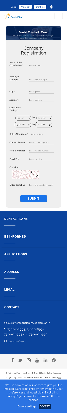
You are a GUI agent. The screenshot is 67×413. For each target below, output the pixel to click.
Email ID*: (14, 159)
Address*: (13, 100)
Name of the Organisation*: (16, 64)
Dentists (40, 7)
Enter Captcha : (17, 185)
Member (25, 7)
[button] (33, 221)
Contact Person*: (17, 142)
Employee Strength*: (14, 78)
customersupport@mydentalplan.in (28, 322)
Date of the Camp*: (18, 134)
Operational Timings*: (15, 109)
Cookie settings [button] (26, 406)
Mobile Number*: (17, 151)
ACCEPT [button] (45, 406)
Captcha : (14, 167)
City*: (12, 91)
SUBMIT (33, 198)
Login (14, 7)
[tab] (33, 221)
